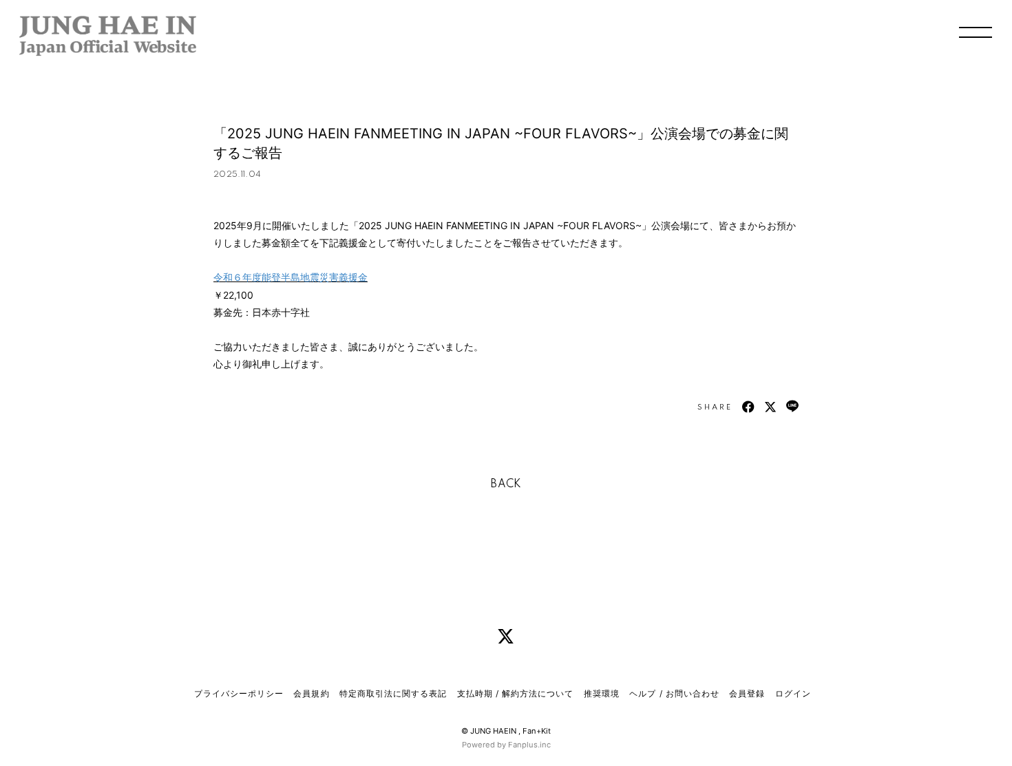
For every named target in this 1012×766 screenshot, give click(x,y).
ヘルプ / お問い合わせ (674, 693)
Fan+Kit (537, 731)
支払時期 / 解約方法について (515, 693)
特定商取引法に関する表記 (393, 693)
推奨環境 (602, 693)
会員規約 (311, 693)
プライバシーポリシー (239, 693)
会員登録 (747, 693)
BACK (506, 484)
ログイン (793, 693)
